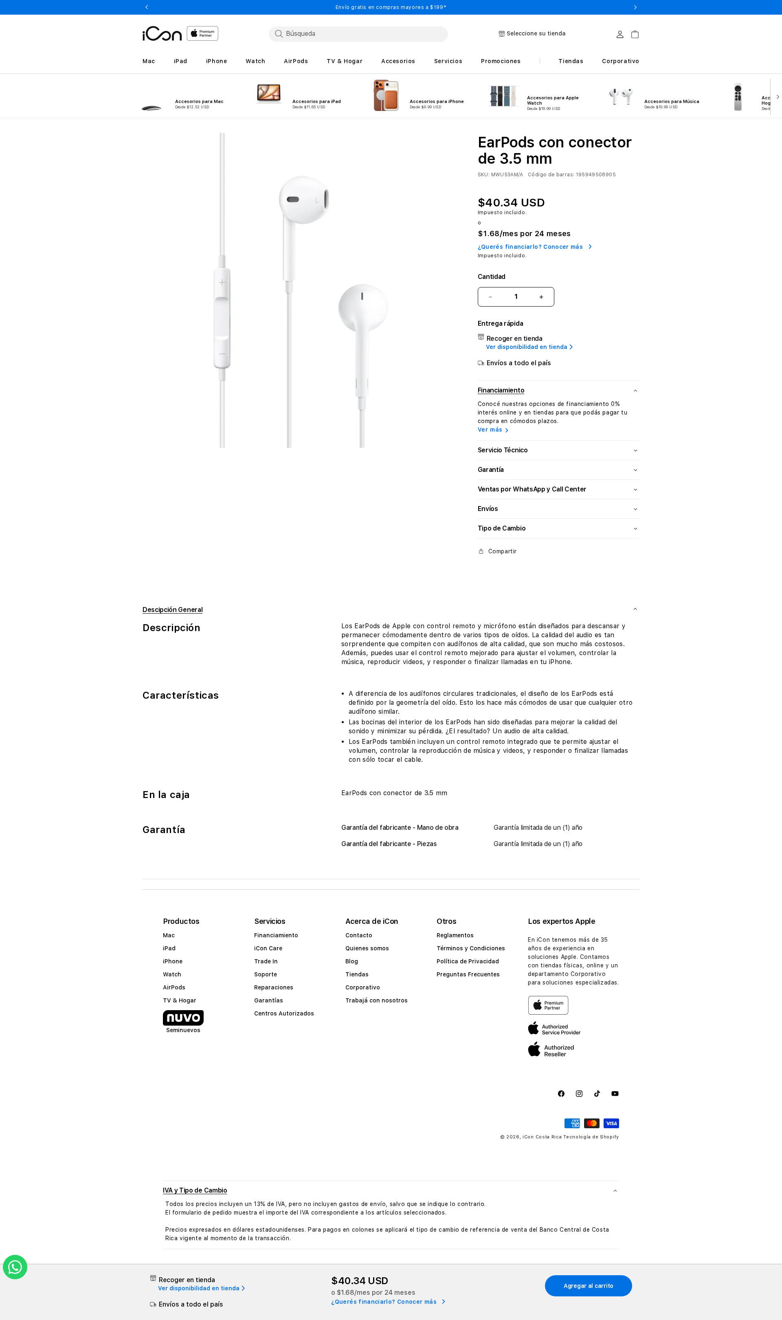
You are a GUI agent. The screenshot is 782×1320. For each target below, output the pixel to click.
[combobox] (358, 33)
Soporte (265, 974)
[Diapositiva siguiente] (776, 96)
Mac (169, 935)
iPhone (172, 961)
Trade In (266, 961)
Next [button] (635, 7)
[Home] (162, 33)
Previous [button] (147, 7)
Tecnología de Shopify (591, 1137)
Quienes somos (367, 948)
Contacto (358, 935)
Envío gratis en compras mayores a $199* (391, 7)
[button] (391, 1190)
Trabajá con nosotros (376, 1000)
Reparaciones (273, 987)
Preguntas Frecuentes (468, 974)
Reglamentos (455, 935)
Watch (172, 974)
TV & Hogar (179, 1000)
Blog (351, 961)
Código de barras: (551, 175)
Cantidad (491, 277)
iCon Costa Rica (542, 1137)
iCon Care (268, 948)
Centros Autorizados (284, 1013)
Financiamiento (276, 935)
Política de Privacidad (468, 961)
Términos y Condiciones (471, 948)
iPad (169, 948)
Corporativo (362, 987)
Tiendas (357, 974)
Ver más (490, 429)
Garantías (268, 1000)
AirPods (174, 987)
